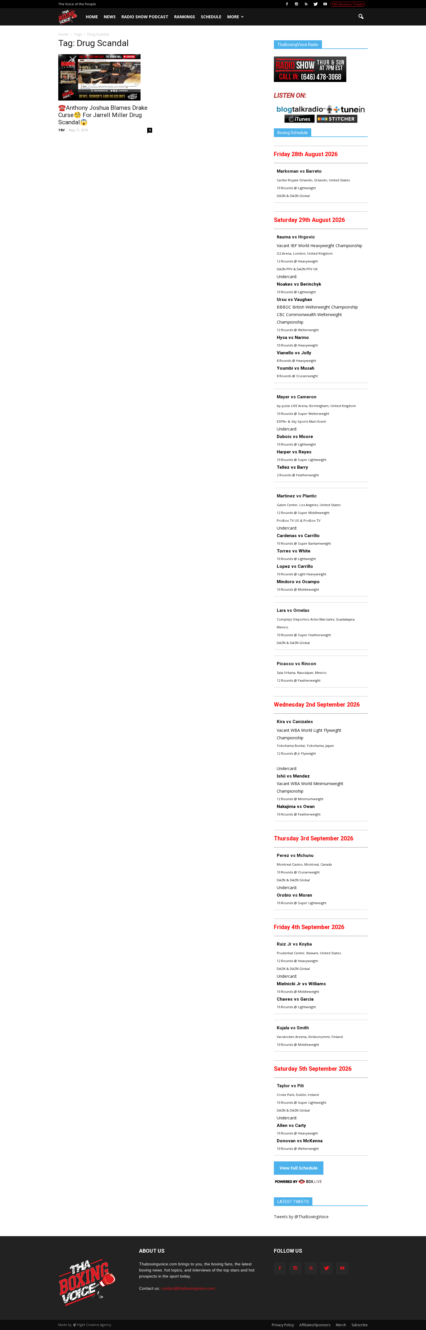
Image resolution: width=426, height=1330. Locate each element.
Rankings (184, 16)
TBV (61, 130)
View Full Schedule (299, 1168)
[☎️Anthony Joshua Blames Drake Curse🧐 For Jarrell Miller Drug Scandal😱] (105, 77)
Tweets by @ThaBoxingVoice (301, 1216)
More (233, 16)
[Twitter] (315, 4)
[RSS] (306, 4)
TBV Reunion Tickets (348, 4)
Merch (341, 1324)
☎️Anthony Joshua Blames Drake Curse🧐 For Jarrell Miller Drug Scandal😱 (103, 115)
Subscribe (360, 1324)
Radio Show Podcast (144, 16)
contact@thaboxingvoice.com (188, 1288)
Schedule (211, 16)
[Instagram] (296, 4)
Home (92, 16)
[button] (361, 17)
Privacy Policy (283, 1324)
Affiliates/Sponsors (314, 1324)
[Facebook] (287, 4)
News (110, 16)
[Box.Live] (298, 1182)
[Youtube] (325, 4)
